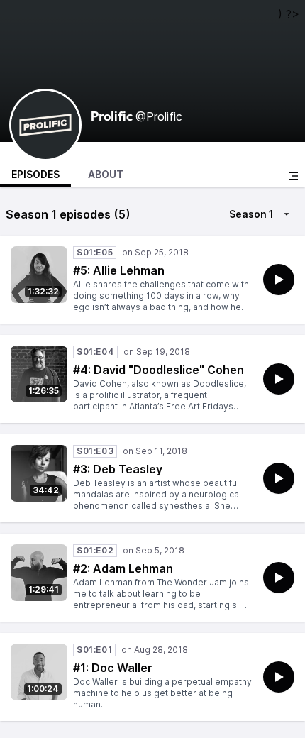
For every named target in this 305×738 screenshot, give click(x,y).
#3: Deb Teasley (117, 469)
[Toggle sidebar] (293, 176)
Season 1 (251, 214)
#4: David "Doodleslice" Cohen (158, 370)
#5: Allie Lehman (119, 270)
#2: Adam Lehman (123, 568)
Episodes (35, 174)
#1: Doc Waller (112, 668)
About (105, 174)
